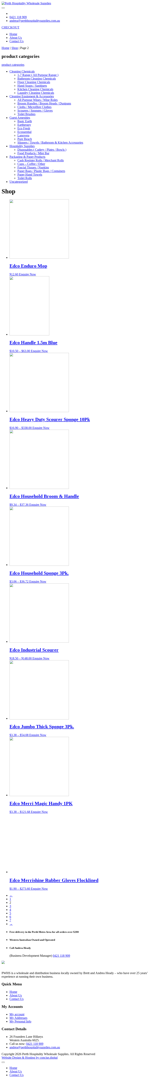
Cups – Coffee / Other (31, 164)
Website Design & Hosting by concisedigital (30, 1057)
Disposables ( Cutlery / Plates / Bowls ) (41, 149)
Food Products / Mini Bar (33, 153)
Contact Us (17, 41)
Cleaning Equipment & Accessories (32, 96)
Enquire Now (27, 274)
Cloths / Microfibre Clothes (34, 107)
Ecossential (24, 132)
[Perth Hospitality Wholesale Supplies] (26, 3)
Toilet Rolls (24, 178)
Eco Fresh (23, 128)
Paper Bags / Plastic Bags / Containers (41, 171)
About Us (16, 37)
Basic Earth (24, 121)
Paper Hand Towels (29, 174)
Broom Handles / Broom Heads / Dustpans (44, 103)
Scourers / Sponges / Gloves (35, 110)
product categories (13, 64)
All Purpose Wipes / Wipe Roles (37, 100)
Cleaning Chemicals (22, 71)
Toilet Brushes (26, 114)
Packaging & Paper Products (27, 156)
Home (13, 34)
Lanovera (23, 135)
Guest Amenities (20, 117)
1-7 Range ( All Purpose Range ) (37, 75)
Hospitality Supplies (22, 146)
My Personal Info (20, 1021)
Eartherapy (24, 124)
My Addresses (18, 1018)
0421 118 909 (61, 955)
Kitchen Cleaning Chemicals (35, 89)
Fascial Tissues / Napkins (33, 167)
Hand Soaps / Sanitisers (32, 85)
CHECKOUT (10, 27)
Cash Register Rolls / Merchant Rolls (40, 160)
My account (17, 1014)
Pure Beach (24, 139)
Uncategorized (19, 181)
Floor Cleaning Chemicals (33, 82)
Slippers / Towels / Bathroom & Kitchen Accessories (50, 142)
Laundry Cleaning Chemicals (35, 92)
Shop (14, 48)
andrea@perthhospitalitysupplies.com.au (35, 1047)
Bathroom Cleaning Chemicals (36, 78)
